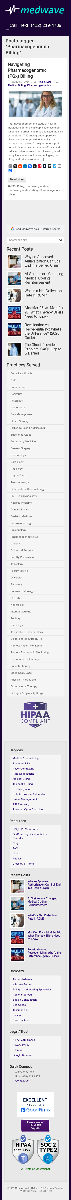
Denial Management (25, 799)
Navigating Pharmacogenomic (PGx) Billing (27, 70)
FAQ (15, 848)
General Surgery (20, 448)
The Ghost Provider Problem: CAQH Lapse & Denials (43, 349)
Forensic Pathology (22, 591)
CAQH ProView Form (25, 829)
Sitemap (18, 1049)
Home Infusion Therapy (25, 659)
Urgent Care (18, 475)
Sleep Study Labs (21, 672)
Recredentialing (22, 763)
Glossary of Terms (23, 863)
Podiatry (15, 618)
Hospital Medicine (21, 502)
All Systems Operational (35, 1168)
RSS (48, 20)
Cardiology (17, 461)
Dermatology (18, 455)
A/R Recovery (21, 804)
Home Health (18, 407)
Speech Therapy (20, 665)
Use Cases (19, 1004)
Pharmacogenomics (39, 85)
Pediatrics (16, 393)
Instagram (28, 20)
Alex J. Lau (44, 82)
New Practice (20, 1020)
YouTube (43, 20)
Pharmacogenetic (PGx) (25, 536)
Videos (17, 853)
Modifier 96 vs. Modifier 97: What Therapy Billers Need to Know (44, 312)
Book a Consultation (25, 999)
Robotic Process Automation (29, 794)
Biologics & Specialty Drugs (27, 693)
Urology (15, 543)
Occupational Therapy (24, 686)
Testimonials (20, 1009)
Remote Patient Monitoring (27, 645)
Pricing (17, 1015)
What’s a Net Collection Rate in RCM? (43, 293)
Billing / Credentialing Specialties (32, 989)
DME (13, 380)
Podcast (17, 858)
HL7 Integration (22, 788)
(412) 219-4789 (46, 25)
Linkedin (33, 20)
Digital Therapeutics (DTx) (26, 638)
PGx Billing (17, 186)
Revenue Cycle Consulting (28, 809)
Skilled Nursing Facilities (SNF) (29, 427)
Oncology (16, 577)
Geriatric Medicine (21, 516)
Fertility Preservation (23, 557)
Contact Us (22, 1080)
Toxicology (17, 563)
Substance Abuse (21, 434)
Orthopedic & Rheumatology (27, 489)
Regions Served (22, 994)
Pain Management (22, 414)
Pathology (17, 584)
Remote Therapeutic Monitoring (30, 652)
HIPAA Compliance (24, 1039)
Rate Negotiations (23, 773)
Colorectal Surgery (22, 550)
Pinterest (30, 1085)
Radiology (17, 468)
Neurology (17, 625)
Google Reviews (22, 1055)
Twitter (38, 20)
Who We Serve (22, 984)
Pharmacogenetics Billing (23, 190)
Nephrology (17, 604)
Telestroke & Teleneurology (27, 631)
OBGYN (15, 597)
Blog (15, 843)
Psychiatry (17, 400)
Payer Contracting (23, 768)
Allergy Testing (19, 570)
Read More (17, 179)
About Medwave (22, 979)
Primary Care (19, 387)
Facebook (22, 20)
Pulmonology (18, 529)
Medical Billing (17, 85)
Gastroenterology (21, 523)
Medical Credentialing (26, 758)
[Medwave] (35, 9)
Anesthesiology (20, 482)
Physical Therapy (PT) (24, 679)
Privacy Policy (21, 1044)
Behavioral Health (21, 373)
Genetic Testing (20, 509)
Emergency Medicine (23, 441)
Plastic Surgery (20, 421)
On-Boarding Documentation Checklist (30, 836)
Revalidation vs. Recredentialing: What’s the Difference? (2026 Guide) (43, 331)
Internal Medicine (21, 611)
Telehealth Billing (23, 783)
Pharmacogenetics (37, 186)
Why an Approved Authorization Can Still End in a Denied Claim (42, 261)
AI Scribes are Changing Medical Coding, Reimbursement (44, 278)
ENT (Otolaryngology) (24, 495)
